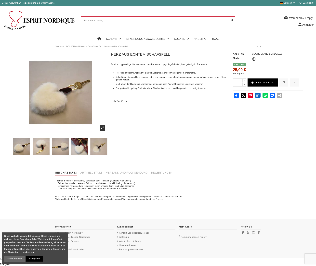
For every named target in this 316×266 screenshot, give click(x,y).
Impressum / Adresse (68, 241)
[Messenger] (272, 95)
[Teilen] (236, 95)
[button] (113, 39)
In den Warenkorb (265, 82)
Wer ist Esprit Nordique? (70, 232)
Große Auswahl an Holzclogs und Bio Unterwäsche (28, 2)
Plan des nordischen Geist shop (73, 237)
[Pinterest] (250, 95)
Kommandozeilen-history (194, 237)
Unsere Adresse (127, 245)
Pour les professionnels (131, 249)
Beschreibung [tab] (66, 172)
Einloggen (5, 264)
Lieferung (124, 237)
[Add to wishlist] (283, 82)
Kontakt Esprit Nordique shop (134, 232)
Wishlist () (308, 2)
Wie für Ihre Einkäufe (130, 241)
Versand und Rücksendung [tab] (127, 172)
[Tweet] (243, 95)
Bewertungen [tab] (161, 172)
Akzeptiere (34, 258)
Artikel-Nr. (238, 53)
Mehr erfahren (14, 258)
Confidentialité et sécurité (70, 249)
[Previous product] (258, 46)
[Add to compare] (294, 82)
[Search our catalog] (231, 20)
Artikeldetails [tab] (91, 172)
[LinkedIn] (258, 95)
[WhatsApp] (265, 95)
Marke (236, 58)
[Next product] (260, 46)
